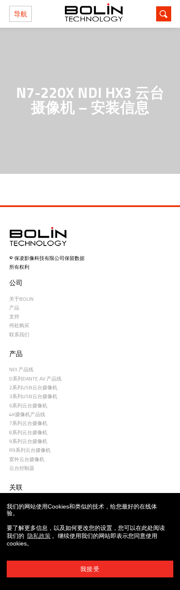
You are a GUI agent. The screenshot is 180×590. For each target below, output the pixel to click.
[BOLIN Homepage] (94, 13)
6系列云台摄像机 (28, 405)
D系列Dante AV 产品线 (35, 379)
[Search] (163, 13)
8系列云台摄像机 (28, 432)
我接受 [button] (90, 569)
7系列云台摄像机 (28, 423)
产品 (14, 308)
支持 (14, 316)
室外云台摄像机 (26, 459)
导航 (20, 14)
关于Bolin (21, 299)
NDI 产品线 (21, 369)
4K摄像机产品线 (27, 414)
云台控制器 (21, 468)
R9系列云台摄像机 (30, 450)
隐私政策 (39, 535)
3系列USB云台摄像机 (33, 396)
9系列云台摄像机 (28, 441)
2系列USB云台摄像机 (33, 387)
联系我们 (19, 334)
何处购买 (19, 325)
